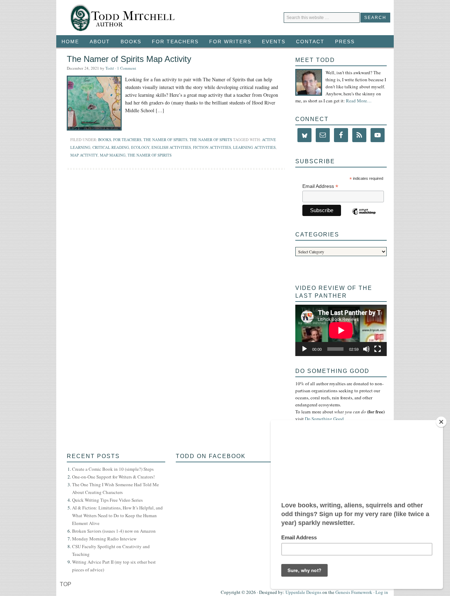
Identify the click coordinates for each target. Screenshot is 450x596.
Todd (109, 68)
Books (128, 41)
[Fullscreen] (377, 349)
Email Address (320, 186)
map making (113, 155)
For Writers (227, 41)
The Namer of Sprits (210, 139)
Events (271, 41)
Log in (381, 592)
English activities (171, 147)
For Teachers (173, 41)
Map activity (84, 155)
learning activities (254, 147)
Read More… (359, 100)
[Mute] (366, 349)
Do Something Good (324, 419)
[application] (341, 330)
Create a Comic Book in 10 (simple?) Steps (113, 469)
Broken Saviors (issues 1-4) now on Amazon (114, 531)
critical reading (110, 147)
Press (345, 41)
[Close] (441, 422)
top (65, 584)
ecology (140, 147)
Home (70, 41)
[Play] (304, 349)
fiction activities (212, 147)
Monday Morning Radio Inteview (104, 538)
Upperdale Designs (303, 592)
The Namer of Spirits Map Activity (129, 59)
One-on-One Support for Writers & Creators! (113, 477)
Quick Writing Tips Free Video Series (107, 500)
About (100, 41)
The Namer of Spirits (165, 139)
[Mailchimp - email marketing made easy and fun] (364, 216)
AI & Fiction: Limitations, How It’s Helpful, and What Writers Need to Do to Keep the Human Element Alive (117, 515)
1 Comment (126, 68)
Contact (310, 41)
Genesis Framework (353, 592)
